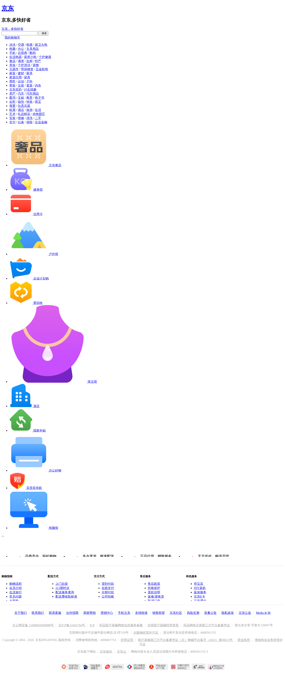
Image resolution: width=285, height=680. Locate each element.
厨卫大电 (41, 44)
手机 (12, 53)
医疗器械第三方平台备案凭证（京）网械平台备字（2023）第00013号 (185, 640)
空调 (21, 44)
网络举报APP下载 (158, 667)
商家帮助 (89, 612)
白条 (21, 122)
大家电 (14, 600)
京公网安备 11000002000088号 (33, 625)
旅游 (29, 110)
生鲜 (29, 61)
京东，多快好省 (12, 28)
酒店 (21, 110)
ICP (92, 625)
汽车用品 (32, 93)
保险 (29, 122)
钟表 (29, 101)
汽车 (21, 93)
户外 (29, 81)
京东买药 (15, 89)
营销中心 (107, 612)
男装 (12, 85)
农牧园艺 (39, 114)
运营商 (22, 53)
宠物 (36, 65)
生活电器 (15, 57)
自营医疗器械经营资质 (163, 625)
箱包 (21, 101)
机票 (12, 110)
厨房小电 (30, 57)
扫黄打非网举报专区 (180, 667)
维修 (21, 118)
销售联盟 (158, 612)
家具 (29, 73)
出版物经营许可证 (146, 632)
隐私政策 (227, 612)
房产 (12, 93)
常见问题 (15, 596)
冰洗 (12, 44)
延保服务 (200, 592)
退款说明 (154, 592)
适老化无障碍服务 (199, 667)
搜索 (43, 33)
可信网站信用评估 (70, 667)
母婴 (12, 105)
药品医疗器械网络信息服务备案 (121, 625)
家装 (12, 73)
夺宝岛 (198, 583)
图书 (12, 97)
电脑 (12, 48)
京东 (8, 8)
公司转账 (108, 596)
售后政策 (154, 583)
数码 (32, 53)
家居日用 (15, 77)
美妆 (12, 65)
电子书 (39, 97)
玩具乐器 (24, 105)
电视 (29, 44)
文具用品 (32, 48)
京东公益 (245, 612)
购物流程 (15, 583)
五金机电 (42, 69)
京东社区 (176, 612)
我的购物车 (12, 37)
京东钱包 (106, 651)
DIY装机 (200, 588)
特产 (38, 61)
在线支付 (108, 588)
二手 (38, 118)
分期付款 (108, 592)
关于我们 (20, 612)
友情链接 (141, 612)
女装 (21, 85)
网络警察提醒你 (92, 667)
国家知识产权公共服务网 (216, 667)
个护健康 (45, 57)
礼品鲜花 (24, 114)
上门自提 (61, 583)
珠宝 (38, 101)
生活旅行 (15, 592)
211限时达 (62, 588)
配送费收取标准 (66, 596)
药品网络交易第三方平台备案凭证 (207, 625)
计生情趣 (30, 89)
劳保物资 (27, 69)
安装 (12, 118)
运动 (21, 81)
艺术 (12, 114)
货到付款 (108, 583)
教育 (29, 97)
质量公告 (210, 612)
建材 (21, 73)
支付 (12, 122)
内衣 (38, 85)
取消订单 (154, 600)
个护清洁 (24, 65)
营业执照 (244, 640)
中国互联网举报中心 (136, 667)
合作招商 (72, 612)
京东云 (122, 651)
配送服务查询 (64, 592)
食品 (12, 61)
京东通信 (200, 600)
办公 (21, 48)
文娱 (21, 97)
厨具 (27, 77)
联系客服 (55, 612)
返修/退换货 (156, 596)
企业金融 (41, 122)
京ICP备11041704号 (72, 625)
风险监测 (193, 612)
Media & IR (263, 612)
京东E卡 (199, 596)
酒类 (21, 61)
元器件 (14, 69)
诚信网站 (114, 667)
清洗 (29, 118)
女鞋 (12, 101)
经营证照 (127, 640)
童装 (29, 85)
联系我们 (38, 612)
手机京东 (124, 612)
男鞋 (12, 81)
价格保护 (154, 588)
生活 (38, 110)
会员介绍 (15, 588)
